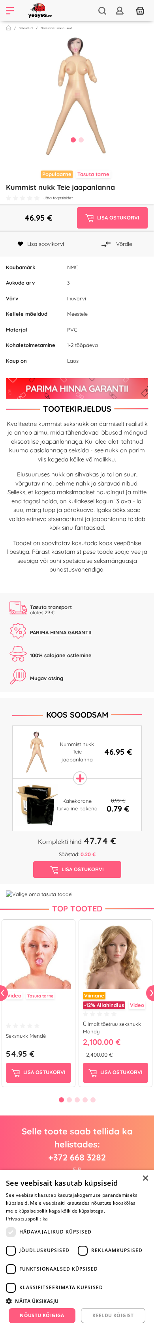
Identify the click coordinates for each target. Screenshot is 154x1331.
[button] (77, 1301)
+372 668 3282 (77, 1157)
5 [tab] (93, 1100)
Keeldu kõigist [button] (113, 1315)
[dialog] (77, 1250)
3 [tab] (77, 1100)
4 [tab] (85, 1100)
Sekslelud (26, 28)
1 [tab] (73, 140)
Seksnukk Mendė (26, 1036)
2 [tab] (81, 140)
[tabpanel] (77, 96)
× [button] (145, 1178)
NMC (72, 267)
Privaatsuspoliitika (27, 1218)
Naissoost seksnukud (56, 28)
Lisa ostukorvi (44, 1072)
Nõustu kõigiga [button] (42, 1315)
